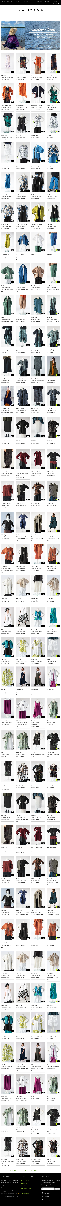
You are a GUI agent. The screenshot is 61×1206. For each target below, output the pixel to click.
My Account (39, 1)
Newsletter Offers (54, 17)
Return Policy (24, 1191)
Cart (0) (49, 1)
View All (34, 17)
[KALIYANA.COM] (30, 10)
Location (17, 1)
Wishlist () (56, 3)
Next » (35, 1170)
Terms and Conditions (26, 1181)
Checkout (56, 1)
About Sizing (24, 1183)
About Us (10, 1)
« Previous (13, 1170)
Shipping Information (26, 1188)
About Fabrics (24, 1186)
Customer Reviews (25, 1193)
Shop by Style (24, 17)
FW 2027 (3, 17)
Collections (12, 17)
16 (31, 1170)
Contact (25, 1)
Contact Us (23, 1196)
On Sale (43, 17)
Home (3, 1)
